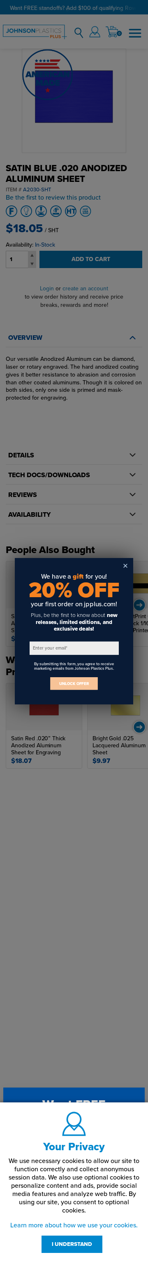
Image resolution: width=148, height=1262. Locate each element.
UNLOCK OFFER (74, 683)
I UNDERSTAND (72, 1244)
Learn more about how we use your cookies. (74, 1225)
